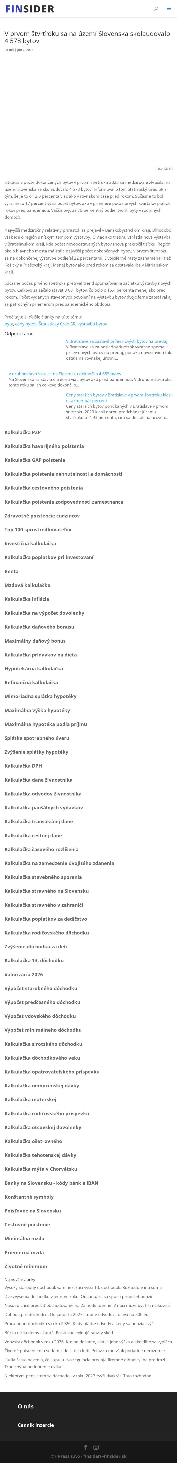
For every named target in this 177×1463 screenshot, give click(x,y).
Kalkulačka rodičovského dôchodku (47, 932)
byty (9, 324)
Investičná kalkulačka (30, 543)
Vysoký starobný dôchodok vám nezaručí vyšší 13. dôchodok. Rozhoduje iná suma (83, 1287)
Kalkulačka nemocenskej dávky (42, 1085)
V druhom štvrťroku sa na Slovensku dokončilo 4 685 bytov (65, 374)
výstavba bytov (92, 324)
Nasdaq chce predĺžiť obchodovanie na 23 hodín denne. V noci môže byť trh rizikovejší (88, 1305)
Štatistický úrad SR (57, 324)
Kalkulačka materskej (30, 1099)
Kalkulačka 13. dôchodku (34, 960)
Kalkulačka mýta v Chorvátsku (41, 1169)
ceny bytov (25, 324)
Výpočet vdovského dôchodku (40, 1016)
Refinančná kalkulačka (31, 682)
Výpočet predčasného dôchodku (42, 1002)
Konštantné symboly (29, 1196)
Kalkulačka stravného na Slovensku (47, 890)
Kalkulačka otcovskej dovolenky (43, 1127)
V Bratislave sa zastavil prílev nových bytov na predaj (116, 341)
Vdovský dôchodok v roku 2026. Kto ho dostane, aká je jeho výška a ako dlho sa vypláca (88, 1342)
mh (11, 50)
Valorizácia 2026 (24, 974)
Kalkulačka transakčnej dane (39, 821)
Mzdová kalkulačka (27, 585)
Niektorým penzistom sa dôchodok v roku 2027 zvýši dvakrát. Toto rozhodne (78, 1376)
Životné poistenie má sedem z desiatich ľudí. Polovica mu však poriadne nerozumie (85, 1350)
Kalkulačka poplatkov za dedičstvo (46, 918)
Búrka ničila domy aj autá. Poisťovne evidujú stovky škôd (59, 1332)
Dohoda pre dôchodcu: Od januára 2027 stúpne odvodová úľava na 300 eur (77, 1314)
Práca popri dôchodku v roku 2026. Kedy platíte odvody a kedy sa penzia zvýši (80, 1323)
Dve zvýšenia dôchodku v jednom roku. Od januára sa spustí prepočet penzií (78, 1296)
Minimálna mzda (24, 1238)
